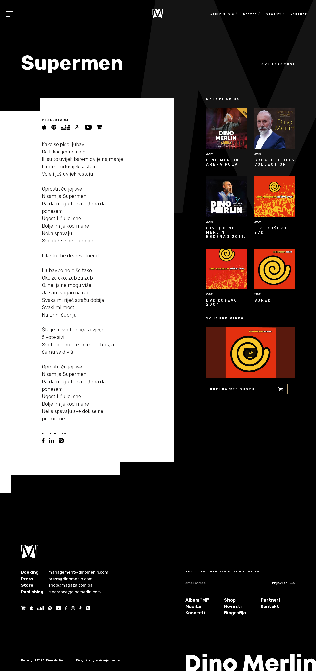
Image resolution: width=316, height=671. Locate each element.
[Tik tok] (80, 608)
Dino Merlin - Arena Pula (225, 162)
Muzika (193, 606)
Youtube (299, 14)
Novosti (233, 606)
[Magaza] (101, 127)
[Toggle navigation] (9, 14)
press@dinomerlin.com (70, 578)
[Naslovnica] (158, 13)
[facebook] (45, 440)
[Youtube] (90, 127)
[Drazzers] (40, 608)
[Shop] (23, 608)
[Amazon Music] (79, 127)
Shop (230, 600)
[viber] (63, 440)
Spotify (274, 14)
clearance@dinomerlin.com (74, 591)
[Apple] (31, 608)
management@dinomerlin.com (78, 572)
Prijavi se (280, 583)
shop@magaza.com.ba (70, 585)
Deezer (250, 14)
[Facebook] (66, 608)
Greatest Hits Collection (274, 162)
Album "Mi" (197, 600)
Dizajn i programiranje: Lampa (98, 660)
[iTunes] (46, 127)
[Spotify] (56, 127)
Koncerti (195, 613)
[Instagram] (73, 608)
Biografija (235, 613)
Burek (262, 300)
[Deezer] (68, 127)
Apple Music (222, 14)
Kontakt (270, 606)
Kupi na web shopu (232, 389)
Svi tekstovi (278, 64)
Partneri (270, 600)
